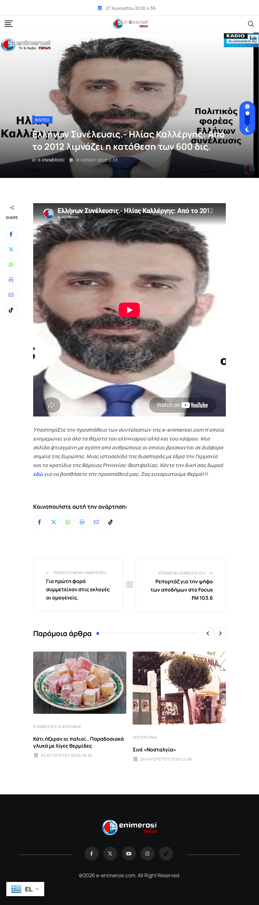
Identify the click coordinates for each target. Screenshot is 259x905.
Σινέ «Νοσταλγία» (154, 749)
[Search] (251, 23)
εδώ (38, 474)
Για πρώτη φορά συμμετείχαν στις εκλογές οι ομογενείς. (78, 589)
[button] (208, 633)
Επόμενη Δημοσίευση (182, 573)
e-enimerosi (51, 160)
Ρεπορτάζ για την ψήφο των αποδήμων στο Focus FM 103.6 (181, 589)
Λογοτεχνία (145, 737)
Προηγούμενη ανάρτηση (79, 572)
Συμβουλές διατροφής (57, 726)
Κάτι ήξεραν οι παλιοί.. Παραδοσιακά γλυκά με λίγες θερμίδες (78, 742)
